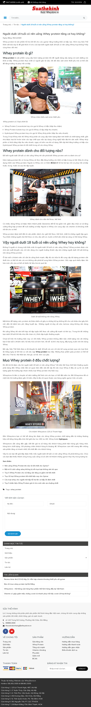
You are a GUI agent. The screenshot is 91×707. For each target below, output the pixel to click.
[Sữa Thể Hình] (6, 668)
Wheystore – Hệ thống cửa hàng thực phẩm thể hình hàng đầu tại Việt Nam (34, 589)
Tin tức (7, 562)
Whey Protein (37, 644)
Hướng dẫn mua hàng (71, 642)
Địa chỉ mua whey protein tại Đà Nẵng (19, 584)
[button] (84, 18)
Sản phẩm (9, 558)
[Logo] (45, 10)
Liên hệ (7, 567)
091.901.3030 (13, 683)
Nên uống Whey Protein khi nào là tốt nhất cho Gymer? (27, 466)
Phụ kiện (35, 653)
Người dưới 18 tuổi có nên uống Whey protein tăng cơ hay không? (44, 33)
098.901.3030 (25, 683)
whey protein (16, 489)
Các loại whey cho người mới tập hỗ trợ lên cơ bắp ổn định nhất (30, 480)
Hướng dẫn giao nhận (71, 647)
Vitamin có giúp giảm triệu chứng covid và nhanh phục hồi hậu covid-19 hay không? (37, 594)
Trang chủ (9, 548)
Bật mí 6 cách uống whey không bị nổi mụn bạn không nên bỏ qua (31, 469)
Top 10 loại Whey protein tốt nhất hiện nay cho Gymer (26, 476)
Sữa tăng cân (37, 642)
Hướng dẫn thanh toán (71, 644)
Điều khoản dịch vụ (69, 650)
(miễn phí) (15, 2)
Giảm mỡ (36, 656)
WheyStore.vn (30, 681)
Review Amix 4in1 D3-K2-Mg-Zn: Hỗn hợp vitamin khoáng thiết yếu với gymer (34, 579)
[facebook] (5, 631)
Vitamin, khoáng (39, 650)
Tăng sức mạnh (38, 647)
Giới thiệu (8, 553)
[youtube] (11, 631)
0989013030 (10, 623)
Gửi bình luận (13, 534)
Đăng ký (82, 669)
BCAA (34, 659)
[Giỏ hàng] (86, 2)
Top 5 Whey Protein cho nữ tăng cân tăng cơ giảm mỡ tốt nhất (30, 473)
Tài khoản (76, 2)
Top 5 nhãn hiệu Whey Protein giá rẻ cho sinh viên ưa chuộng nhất (31, 483)
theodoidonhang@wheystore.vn (18, 626)
